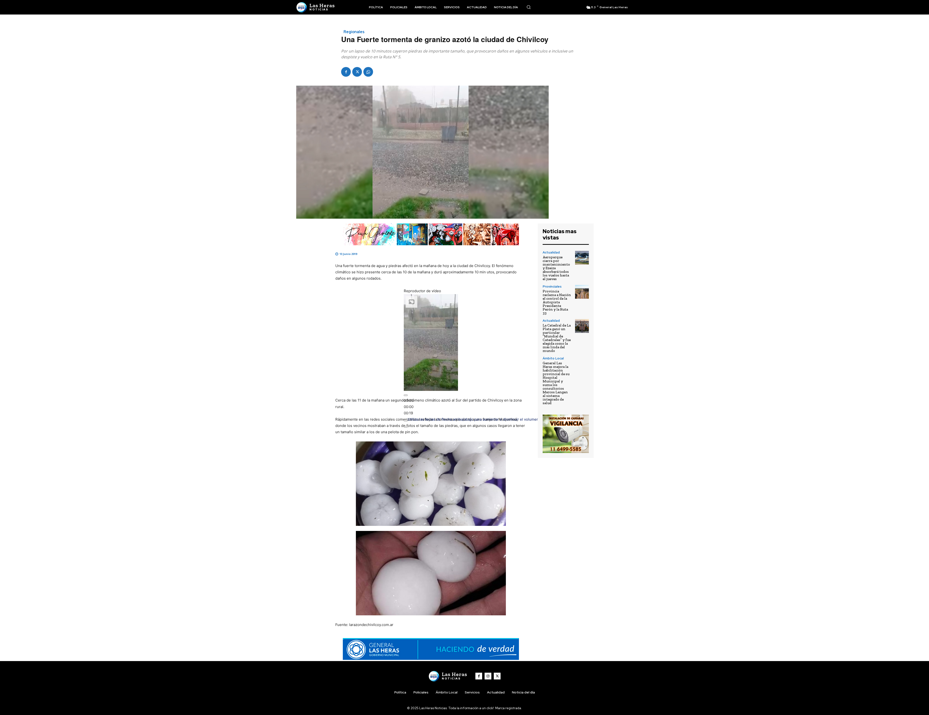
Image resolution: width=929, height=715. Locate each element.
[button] (528, 7)
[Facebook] (346, 72)
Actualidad (551, 252)
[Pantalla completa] (406, 427)
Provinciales (552, 286)
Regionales (354, 32)
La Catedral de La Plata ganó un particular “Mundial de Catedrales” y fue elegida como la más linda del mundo (557, 338)
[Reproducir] (406, 395)
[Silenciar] (406, 420)
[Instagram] (488, 676)
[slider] (408, 406)
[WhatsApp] (368, 72)
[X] (357, 72)
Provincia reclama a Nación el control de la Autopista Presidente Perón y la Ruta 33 (557, 302)
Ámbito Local (553, 358)
